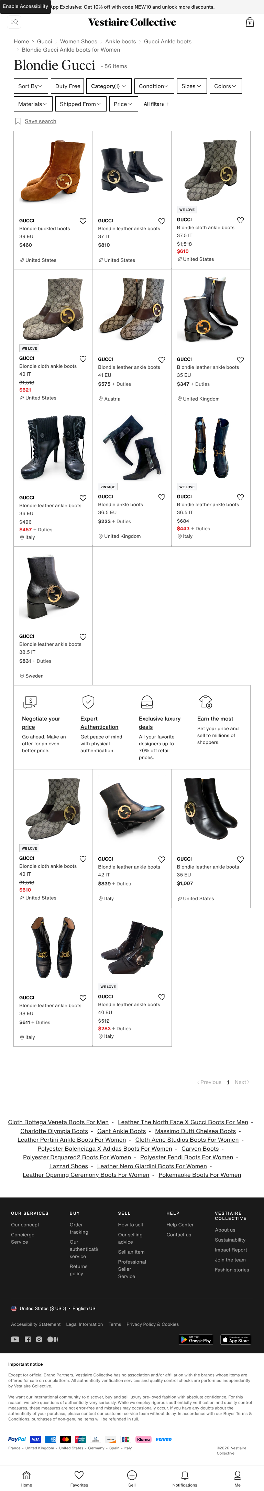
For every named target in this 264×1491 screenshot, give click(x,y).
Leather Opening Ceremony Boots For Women (86, 1175)
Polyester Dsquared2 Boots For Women (77, 1157)
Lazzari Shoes (68, 1166)
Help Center (180, 1224)
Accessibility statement (35, 1324)
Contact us (178, 1234)
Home (21, 41)
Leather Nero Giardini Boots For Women (152, 1166)
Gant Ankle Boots (121, 1131)
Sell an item (131, 1252)
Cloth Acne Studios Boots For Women (187, 1140)
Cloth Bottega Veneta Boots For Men (58, 1122)
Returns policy (79, 1270)
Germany (96, 1448)
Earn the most (215, 718)
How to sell (130, 1224)
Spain (114, 1448)
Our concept (25, 1224)
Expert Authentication (99, 722)
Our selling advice (130, 1238)
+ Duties (121, 383)
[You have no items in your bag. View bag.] (250, 22)
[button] (250, 22)
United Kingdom (39, 1448)
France (14, 1448)
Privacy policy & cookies (152, 1324)
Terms (114, 1324)
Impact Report (231, 1250)
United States (71, 1448)
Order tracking (79, 1228)
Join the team (230, 1260)
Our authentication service (86, 1249)
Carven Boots (200, 1148)
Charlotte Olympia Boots (54, 1131)
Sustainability (230, 1240)
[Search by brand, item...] (14, 22)
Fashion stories (232, 1270)
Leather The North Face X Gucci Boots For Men (183, 1122)
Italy (128, 1448)
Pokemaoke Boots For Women (199, 1175)
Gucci (44, 41)
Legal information (84, 1324)
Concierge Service (22, 1238)
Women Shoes (78, 41)
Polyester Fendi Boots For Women (186, 1157)
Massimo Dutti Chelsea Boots (195, 1131)
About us (225, 1230)
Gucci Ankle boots (167, 41)
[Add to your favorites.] (83, 221)
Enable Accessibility (25, 6)
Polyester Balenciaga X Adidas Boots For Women (104, 1148)
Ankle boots (120, 41)
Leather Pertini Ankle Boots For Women (72, 1140)
